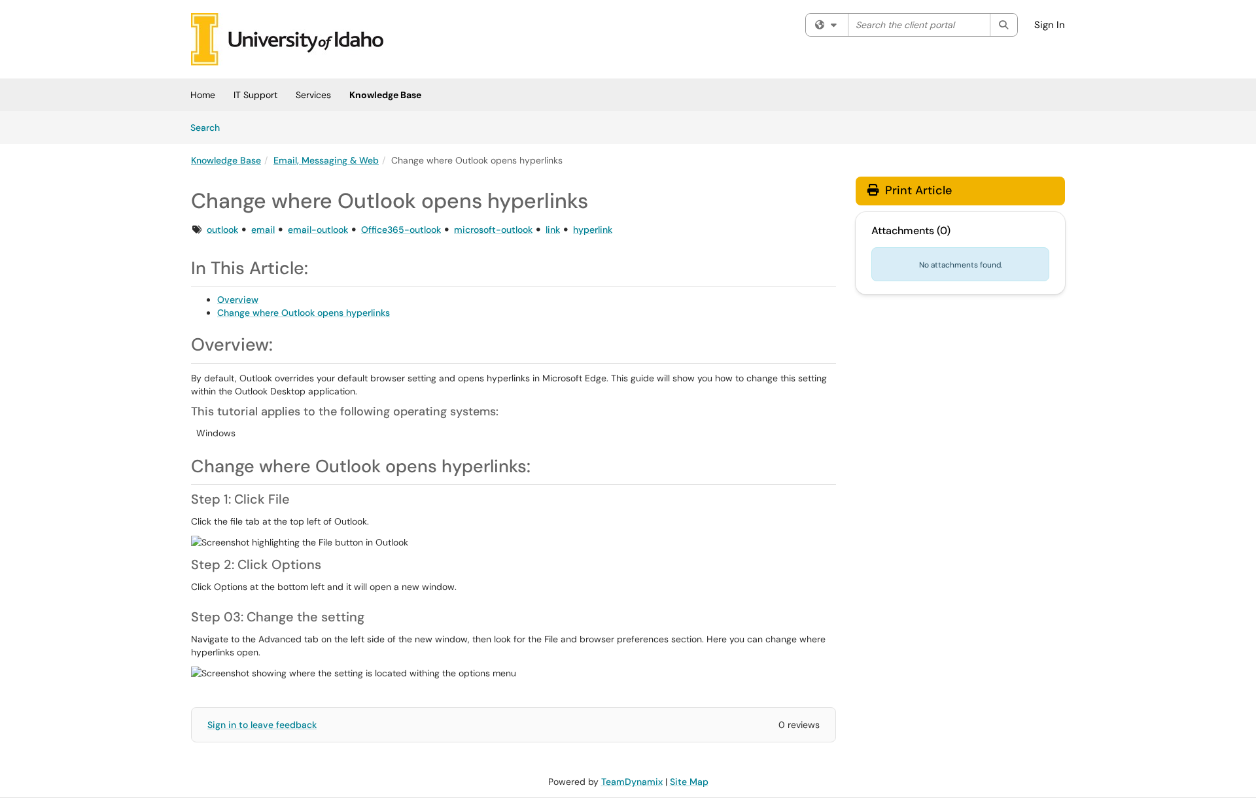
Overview (237, 299)
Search (209, 127)
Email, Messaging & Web (326, 160)
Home (202, 95)
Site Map (689, 782)
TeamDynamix (632, 782)
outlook (222, 229)
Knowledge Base (385, 95)
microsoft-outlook (493, 229)
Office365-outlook (401, 229)
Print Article (917, 190)
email (263, 229)
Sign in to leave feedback (262, 725)
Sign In (1049, 24)
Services (313, 95)
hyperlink (592, 229)
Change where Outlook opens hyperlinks (303, 313)
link (553, 229)
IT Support (255, 95)
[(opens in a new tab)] (287, 39)
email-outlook (318, 229)
